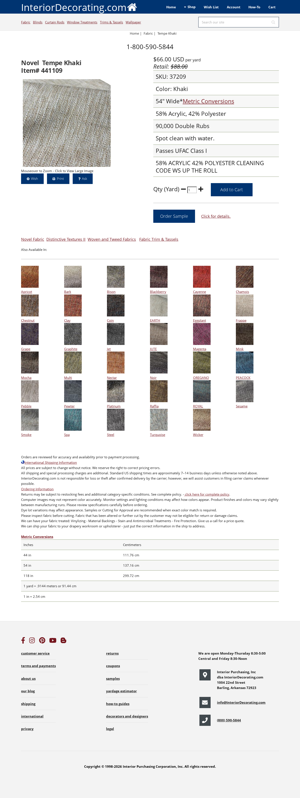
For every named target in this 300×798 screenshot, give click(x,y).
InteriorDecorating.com (74, 7)
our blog (28, 691)
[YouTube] (52, 641)
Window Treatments (82, 22)
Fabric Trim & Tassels (158, 239)
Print (60, 178)
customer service (35, 653)
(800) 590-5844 (229, 720)
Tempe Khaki (167, 33)
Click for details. (216, 216)
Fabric (25, 22)
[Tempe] (67, 123)
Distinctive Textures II (65, 239)
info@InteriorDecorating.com (241, 702)
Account (233, 7)
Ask (84, 178)
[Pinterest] (42, 641)
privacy (27, 729)
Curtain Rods (54, 22)
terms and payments (38, 666)
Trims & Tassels (111, 22)
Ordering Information (37, 489)
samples (113, 678)
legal (110, 729)
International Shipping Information (51, 462)
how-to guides (117, 704)
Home (171, 7)
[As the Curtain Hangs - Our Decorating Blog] (63, 641)
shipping (28, 704)
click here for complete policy (206, 494)
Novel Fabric (32, 239)
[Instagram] (32, 641)
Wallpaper (133, 22)
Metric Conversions (208, 101)
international (32, 716)
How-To (254, 7)
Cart (272, 7)
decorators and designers (127, 716)
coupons (113, 666)
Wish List (211, 7)
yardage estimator (121, 691)
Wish (34, 178)
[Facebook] (23, 641)
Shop (192, 7)
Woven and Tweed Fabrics (112, 239)
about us (28, 678)
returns (112, 653)
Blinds (37, 22)
